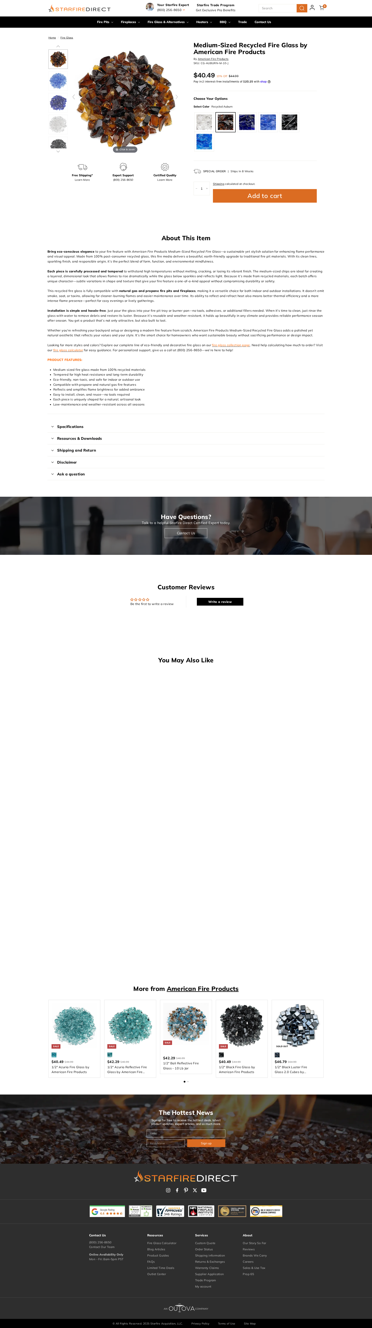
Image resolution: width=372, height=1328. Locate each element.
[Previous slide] (74, 97)
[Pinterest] (186, 1190)
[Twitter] (194, 1190)
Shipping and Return (76, 450)
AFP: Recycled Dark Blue (247, 122)
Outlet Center (156, 1274)
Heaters (202, 22)
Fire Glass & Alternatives (167, 22)
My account (203, 1286)
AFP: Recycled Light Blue (268, 122)
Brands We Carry (255, 1255)
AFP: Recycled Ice (204, 122)
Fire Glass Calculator (161, 1243)
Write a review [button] (220, 602)
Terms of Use (226, 1323)
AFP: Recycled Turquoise (204, 141)
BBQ (223, 22)
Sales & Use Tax (254, 1268)
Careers (248, 1261)
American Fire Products (213, 59)
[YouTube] (203, 1190)
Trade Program (205, 1280)
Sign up (206, 1143)
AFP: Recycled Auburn (225, 122)
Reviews (249, 1249)
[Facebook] (177, 1190)
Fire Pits (103, 22)
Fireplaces (129, 22)
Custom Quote (205, 1243)
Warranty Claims (207, 1268)
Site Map (250, 1323)
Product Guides (158, 1255)
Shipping (218, 184)
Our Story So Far (254, 1243)
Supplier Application (209, 1274)
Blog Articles (156, 1249)
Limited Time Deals (160, 1268)
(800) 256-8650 (100, 1242)
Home (52, 37)
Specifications (70, 426)
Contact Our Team (102, 1247)
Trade (242, 22)
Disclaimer (67, 462)
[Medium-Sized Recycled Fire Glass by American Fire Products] (58, 59)
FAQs (151, 1261)
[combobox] (283, 8)
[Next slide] (177, 97)
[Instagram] (168, 1190)
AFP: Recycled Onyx (289, 122)
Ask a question (71, 474)
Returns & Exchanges (210, 1261)
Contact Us (263, 22)
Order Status (204, 1249)
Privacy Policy (200, 1323)
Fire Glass (66, 37)
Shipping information (210, 1255)
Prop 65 (248, 1274)
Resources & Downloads (79, 438)
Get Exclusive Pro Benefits (215, 10)
